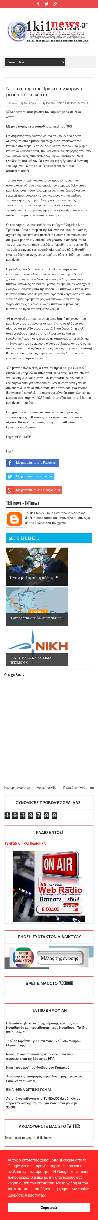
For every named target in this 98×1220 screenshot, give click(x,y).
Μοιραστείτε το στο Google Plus (38, 490)
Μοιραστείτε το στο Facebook (36, 462)
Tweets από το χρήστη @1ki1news (28, 1138)
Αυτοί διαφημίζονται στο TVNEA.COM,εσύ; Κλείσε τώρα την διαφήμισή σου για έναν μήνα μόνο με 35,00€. (43, 1103)
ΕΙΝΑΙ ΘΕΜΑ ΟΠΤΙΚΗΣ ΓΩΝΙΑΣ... (30, 1090)
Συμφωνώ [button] (49, 1207)
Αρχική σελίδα (47, 787)
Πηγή (9, 451)
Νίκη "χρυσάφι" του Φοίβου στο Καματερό (37, 1067)
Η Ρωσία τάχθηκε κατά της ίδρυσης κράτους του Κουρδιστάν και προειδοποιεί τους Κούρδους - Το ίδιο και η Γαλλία (47, 1028)
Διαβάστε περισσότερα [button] (27, 1195)
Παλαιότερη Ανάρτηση (78, 787)
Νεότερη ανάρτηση (17, 787)
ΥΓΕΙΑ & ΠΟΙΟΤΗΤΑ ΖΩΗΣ (72, 103)
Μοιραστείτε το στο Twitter (34, 476)
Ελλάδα (50, 103)
